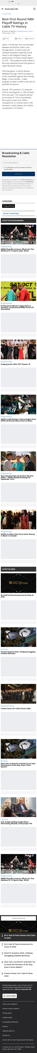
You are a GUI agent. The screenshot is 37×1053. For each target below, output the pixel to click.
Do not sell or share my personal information (17, 1040)
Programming (6, 14)
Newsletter (31, 38)
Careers (5, 1026)
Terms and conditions (9, 1004)
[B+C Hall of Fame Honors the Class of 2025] (18, 931)
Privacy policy (7, 1013)
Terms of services (26, 180)
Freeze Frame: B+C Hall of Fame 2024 (18, 974)
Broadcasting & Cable (24, 31)
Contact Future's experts (10, 1008)
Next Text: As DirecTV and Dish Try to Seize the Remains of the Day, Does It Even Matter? (19, 964)
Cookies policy (7, 1017)
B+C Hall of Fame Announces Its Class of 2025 (18, 945)
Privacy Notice (29, 182)
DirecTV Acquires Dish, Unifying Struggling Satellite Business (18, 954)
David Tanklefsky (10, 31)
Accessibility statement (10, 1022)
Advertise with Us (8, 1031)
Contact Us (6, 1035)
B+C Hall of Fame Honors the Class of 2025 (19, 936)
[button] (2, 9)
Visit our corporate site (23, 989)
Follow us (20, 38)
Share (7, 38)
